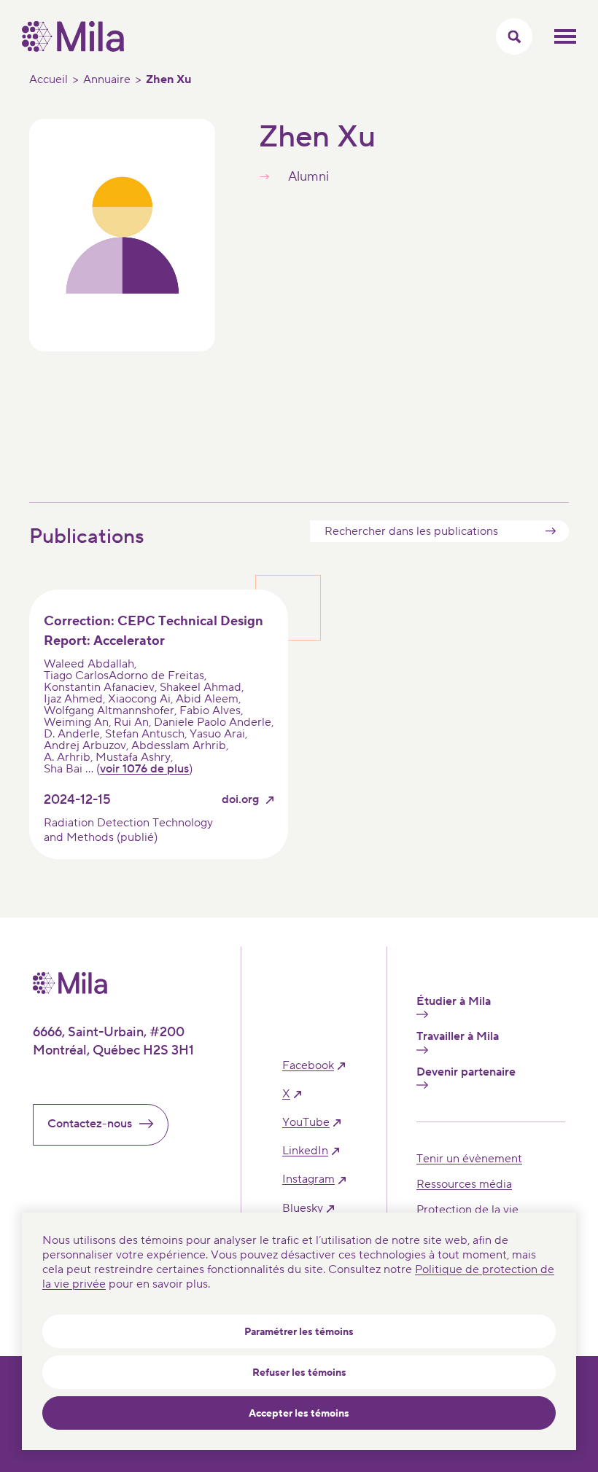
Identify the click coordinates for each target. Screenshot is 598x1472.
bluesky (302, 1208)
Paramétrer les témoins (299, 1332)
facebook (308, 1066)
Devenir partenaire (466, 1072)
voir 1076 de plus (144, 769)
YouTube (306, 1123)
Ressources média (464, 1184)
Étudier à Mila (453, 1002)
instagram (308, 1179)
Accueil (48, 79)
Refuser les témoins (299, 1372)
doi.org (240, 800)
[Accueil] (73, 48)
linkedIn (305, 1151)
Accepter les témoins (299, 1413)
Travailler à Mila (457, 1037)
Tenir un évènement (469, 1158)
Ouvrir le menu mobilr (565, 36)
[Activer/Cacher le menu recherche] (514, 36)
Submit (550, 531)
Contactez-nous (89, 1123)
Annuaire (107, 79)
